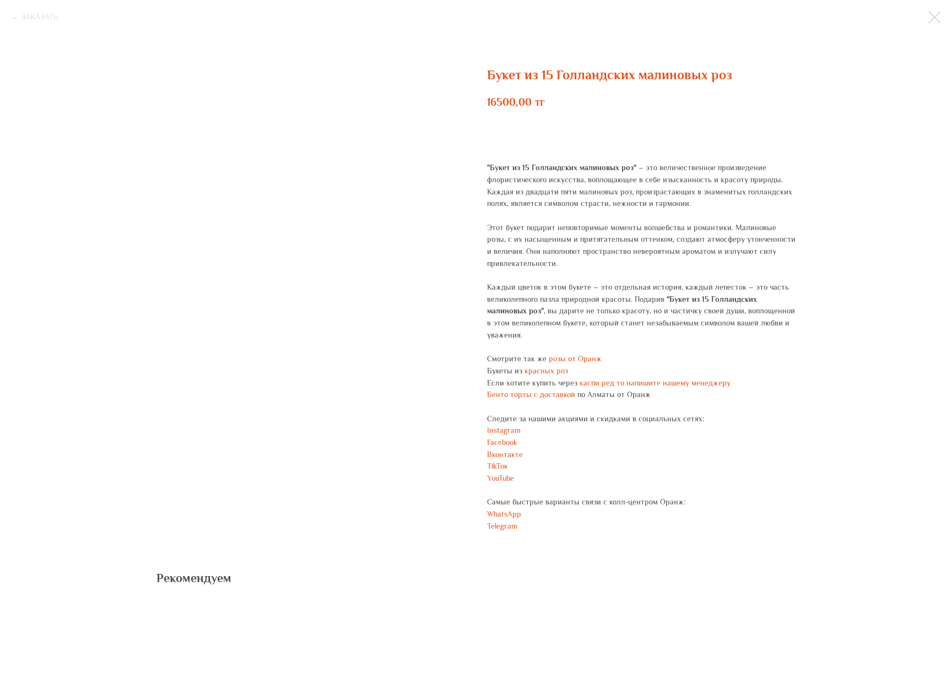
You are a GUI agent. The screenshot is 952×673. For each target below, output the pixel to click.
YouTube (500, 478)
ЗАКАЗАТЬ (39, 16)
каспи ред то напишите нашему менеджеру (655, 382)
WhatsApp (504, 513)
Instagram (504, 430)
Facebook (502, 442)
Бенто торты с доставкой (531, 394)
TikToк (497, 466)
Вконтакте (505, 454)
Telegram (502, 526)
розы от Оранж (575, 358)
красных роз (546, 370)
